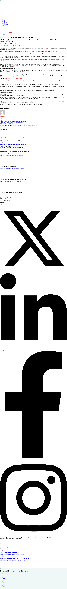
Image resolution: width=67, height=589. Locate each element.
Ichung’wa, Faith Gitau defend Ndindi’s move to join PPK (13, 144)
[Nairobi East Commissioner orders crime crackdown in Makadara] (12, 168)
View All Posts (2, 120)
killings (45, 48)
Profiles (5, 22)
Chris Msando (4, 121)
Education (4, 562)
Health (3, 25)
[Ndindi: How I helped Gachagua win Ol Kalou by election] (10, 188)
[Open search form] (0, 31)
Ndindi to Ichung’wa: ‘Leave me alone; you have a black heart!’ (14, 137)
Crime (1, 171)
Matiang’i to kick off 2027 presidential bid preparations (14, 78)
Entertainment (4, 27)
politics (3, 34)
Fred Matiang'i (9, 121)
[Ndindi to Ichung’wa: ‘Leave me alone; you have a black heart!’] (11, 155)
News (3, 19)
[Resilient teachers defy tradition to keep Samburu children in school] (12, 175)
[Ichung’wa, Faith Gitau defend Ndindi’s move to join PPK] (10, 181)
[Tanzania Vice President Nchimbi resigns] (7, 162)
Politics (3, 21)
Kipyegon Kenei (20, 121)
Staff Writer (2, 41)
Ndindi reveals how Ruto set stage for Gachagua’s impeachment (14, 151)
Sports (5, 28)
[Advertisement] (33, 11)
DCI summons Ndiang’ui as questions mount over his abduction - (17, 127)
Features (3, 26)
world (3, 550)
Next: (8, 123)
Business (3, 23)
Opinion (3, 20)
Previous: (11, 122)
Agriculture (6, 24)
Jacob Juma (14, 121)
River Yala (24, 121)
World (3, 30)
